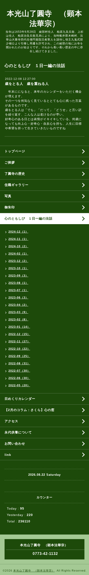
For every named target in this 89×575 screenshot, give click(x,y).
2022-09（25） (19, 356)
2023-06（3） (18, 297)
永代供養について (18, 432)
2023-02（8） (18, 319)
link (8, 455)
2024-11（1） (18, 239)
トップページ (15, 151)
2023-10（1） (18, 268)
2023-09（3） (18, 275)
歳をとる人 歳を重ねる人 (27, 84)
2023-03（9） (18, 312)
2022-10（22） (19, 348)
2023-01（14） (19, 326)
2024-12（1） (18, 231)
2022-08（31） (19, 363)
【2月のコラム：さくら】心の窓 (30, 410)
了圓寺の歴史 (15, 173)
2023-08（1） (18, 283)
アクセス (11, 421)
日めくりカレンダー (20, 398)
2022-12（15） (19, 334)
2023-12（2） (18, 261)
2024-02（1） (18, 253)
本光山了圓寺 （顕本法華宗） (34, 570)
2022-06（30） (19, 378)
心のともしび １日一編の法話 (28, 218)
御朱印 (10, 207)
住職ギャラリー (18, 185)
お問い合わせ (15, 443)
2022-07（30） (19, 370)
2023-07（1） (18, 290)
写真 (8, 196)
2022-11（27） (19, 341)
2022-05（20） (19, 385)
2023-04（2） (18, 304)
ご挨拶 (10, 162)
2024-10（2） (18, 246)
